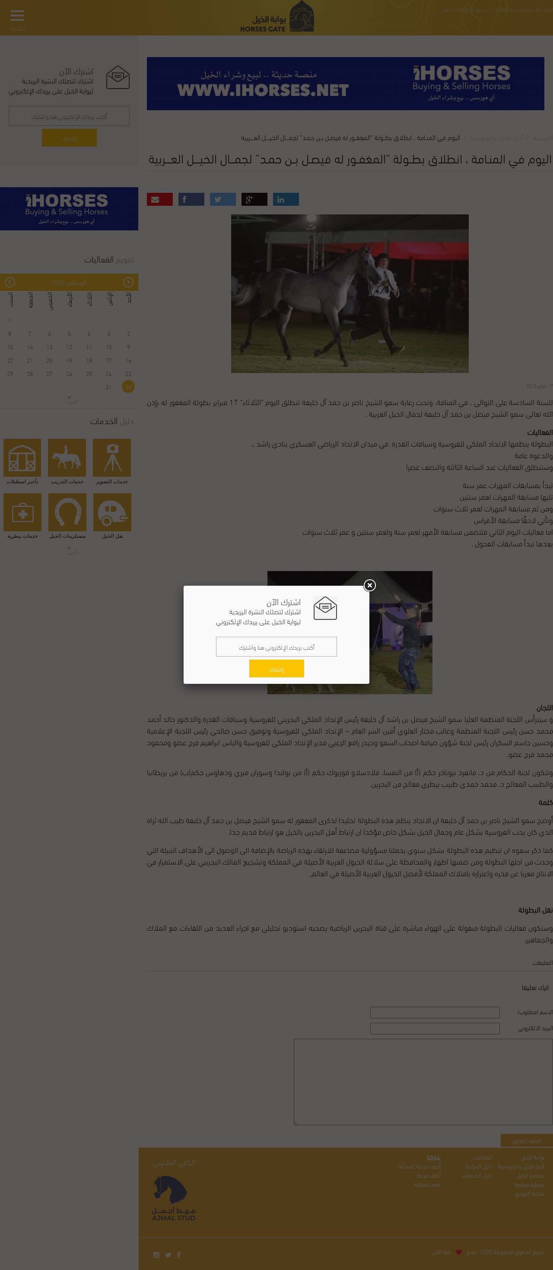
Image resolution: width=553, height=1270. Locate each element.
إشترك (277, 668)
